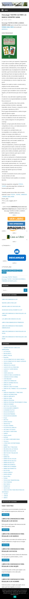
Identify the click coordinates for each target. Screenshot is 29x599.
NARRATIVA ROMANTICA (10, 468)
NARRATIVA (6, 456)
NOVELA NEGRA (8, 474)
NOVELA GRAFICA (8, 472)
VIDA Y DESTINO (7, 506)
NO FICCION (7, 470)
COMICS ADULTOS (8, 373)
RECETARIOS (7, 484)
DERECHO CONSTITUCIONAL (11, 386)
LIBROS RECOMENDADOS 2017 (10, 299)
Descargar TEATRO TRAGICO (9, 277)
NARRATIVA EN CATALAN (10, 458)
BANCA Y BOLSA (8, 355)
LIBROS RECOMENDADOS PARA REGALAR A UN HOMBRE (14, 314)
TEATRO (9, 19)
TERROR (6, 495)
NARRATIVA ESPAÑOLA (9, 464)
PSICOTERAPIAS (8, 482)
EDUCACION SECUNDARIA (10, 416)
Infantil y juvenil (7, 435)
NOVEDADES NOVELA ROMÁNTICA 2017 (12, 310)
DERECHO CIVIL (7, 384)
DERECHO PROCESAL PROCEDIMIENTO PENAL (15, 402)
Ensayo (5, 418)
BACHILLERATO (7, 353)
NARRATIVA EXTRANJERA (10, 466)
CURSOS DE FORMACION (10, 380)
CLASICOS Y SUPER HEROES (11, 369)
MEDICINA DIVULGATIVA (10, 451)
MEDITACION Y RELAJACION (11, 453)
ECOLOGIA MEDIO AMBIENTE (11, 408)
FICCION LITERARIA (8, 425)
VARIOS (5, 497)
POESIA (5, 19)
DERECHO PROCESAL (9, 400)
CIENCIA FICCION (8, 363)
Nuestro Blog (7, 476)
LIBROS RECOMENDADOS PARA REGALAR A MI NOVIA (14, 332)
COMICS (6, 371)
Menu (6, 10)
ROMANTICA (7, 486)
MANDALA (4, 29)
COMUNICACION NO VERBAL (11, 377)
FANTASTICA (7, 423)
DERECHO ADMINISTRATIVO (11, 382)
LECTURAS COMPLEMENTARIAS (12, 439)
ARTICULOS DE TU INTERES (10, 501)
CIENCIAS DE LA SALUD (9, 365)
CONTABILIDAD (8, 379)
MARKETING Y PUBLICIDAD (10, 447)
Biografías (6, 357)
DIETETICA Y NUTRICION (10, 406)
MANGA (6, 445)
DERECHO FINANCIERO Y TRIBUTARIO (13, 392)
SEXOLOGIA (7, 488)
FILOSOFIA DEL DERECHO (10, 427)
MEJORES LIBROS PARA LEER (9, 303)
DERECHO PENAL (8, 398)
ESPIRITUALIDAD (8, 421)
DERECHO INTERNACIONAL (10, 394)
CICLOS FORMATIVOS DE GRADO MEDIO (14, 359)
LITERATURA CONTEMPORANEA (12, 443)
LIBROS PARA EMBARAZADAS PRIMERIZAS (13, 322)
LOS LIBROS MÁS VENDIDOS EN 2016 (11, 319)
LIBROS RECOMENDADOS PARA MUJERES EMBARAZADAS (12, 327)
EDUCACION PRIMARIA (9, 414)
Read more (5, 514)
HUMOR (6, 433)
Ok (15, 596)
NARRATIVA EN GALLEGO (10, 460)
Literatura (6, 441)
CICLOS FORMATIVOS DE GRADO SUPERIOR (15, 361)
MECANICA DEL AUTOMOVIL (11, 449)
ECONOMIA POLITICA (9, 410)
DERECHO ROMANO (9, 404)
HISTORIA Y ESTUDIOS (9, 429)
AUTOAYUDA (7, 351)
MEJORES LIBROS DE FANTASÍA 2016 (11, 306)
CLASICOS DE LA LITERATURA (11, 367)
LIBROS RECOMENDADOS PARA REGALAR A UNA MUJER (14, 337)
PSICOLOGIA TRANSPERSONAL (11, 480)
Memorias (6, 455)
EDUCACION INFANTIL (9, 412)
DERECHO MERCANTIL (9, 396)
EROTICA (6, 419)
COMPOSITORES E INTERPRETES (12, 375)
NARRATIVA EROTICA (9, 462)
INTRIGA (6, 437)
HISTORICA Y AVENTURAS (10, 431)
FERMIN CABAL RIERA (8, 27)
